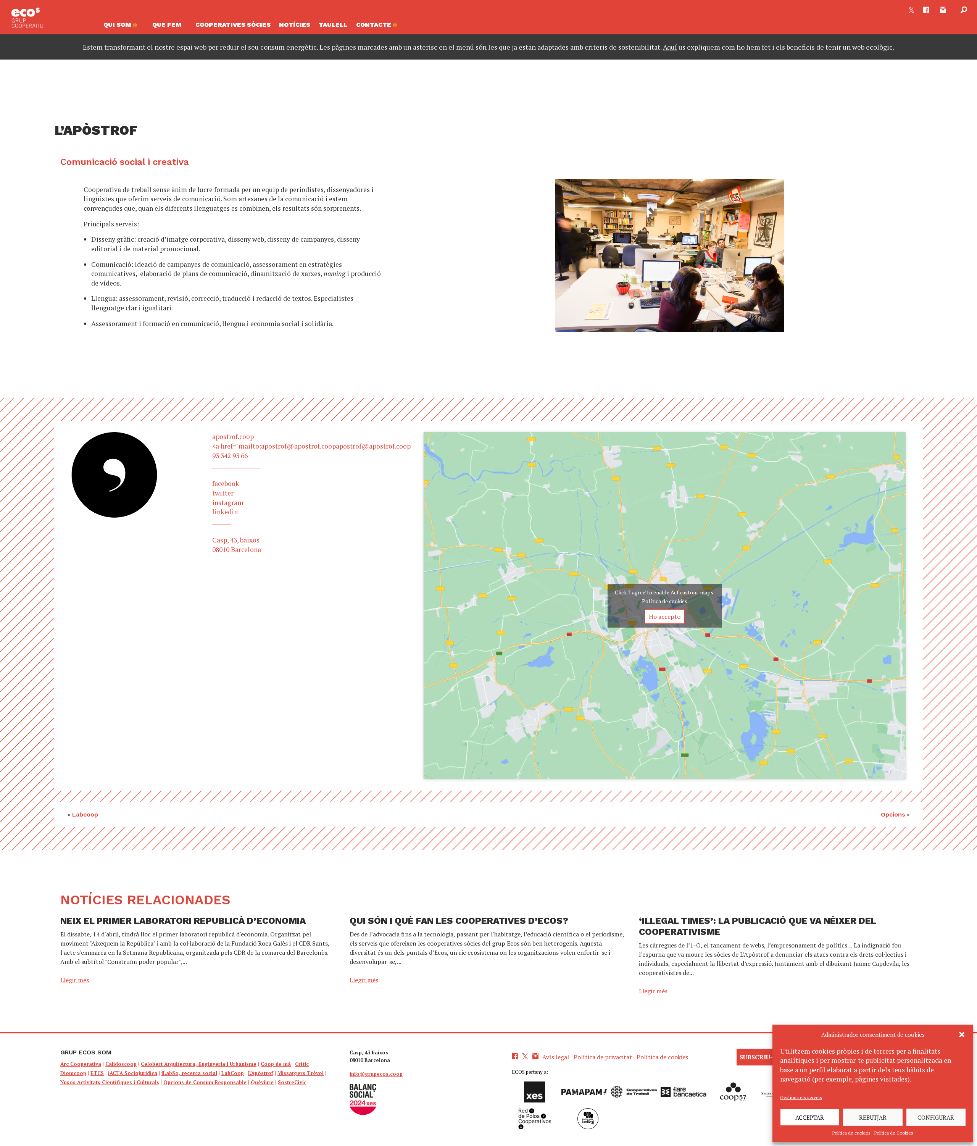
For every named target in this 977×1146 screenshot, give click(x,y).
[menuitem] (123, 26)
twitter (223, 493)
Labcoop (85, 814)
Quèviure (262, 1082)
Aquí (670, 47)
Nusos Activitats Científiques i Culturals (109, 1082)
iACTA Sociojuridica (132, 1073)
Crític (302, 1063)
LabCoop (232, 1073)
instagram (227, 502)
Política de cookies (851, 1133)
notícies (294, 24)
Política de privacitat (603, 1057)
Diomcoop (73, 1073)
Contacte (374, 24)
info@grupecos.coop (376, 1073)
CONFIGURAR (935, 1117)
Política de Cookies (893, 1133)
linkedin (225, 511)
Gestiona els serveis (801, 1097)
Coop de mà (276, 1063)
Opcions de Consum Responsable (205, 1082)
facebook (225, 483)
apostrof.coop (233, 436)
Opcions (893, 814)
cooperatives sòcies (233, 24)
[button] (962, 1034)
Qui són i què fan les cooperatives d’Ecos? (459, 920)
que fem (167, 24)
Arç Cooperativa (80, 1063)
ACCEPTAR (809, 1117)
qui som (118, 24)
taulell (333, 24)
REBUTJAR (873, 1117)
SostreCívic (292, 1082)
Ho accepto (664, 616)
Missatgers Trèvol (300, 1073)
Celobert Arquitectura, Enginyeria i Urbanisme (198, 1063)
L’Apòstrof (260, 1073)
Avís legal (555, 1057)
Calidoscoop (121, 1063)
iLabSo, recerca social (189, 1073)
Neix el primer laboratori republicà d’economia (183, 920)
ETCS (97, 1073)
